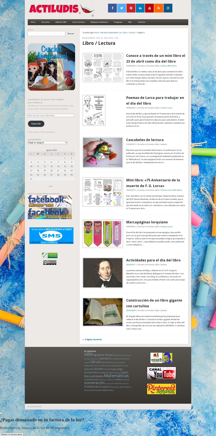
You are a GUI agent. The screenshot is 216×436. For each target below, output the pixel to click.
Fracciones (105, 366)
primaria (125, 384)
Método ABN (61, 22)
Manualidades (94, 376)
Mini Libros (172, 66)
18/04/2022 (131, 66)
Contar (86, 363)
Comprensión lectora (121, 359)
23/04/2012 (131, 144)
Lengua (110, 372)
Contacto (141, 22)
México (119, 379)
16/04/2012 (131, 227)
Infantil (107, 369)
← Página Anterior (92, 339)
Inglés (113, 369)
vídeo (111, 390)
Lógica (124, 372)
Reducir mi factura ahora (11, 434)
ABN (88, 354)
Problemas (91, 386)
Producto (104, 386)
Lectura (103, 372)
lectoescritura (91, 372)
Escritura (97, 366)
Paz (116, 383)
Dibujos (115, 362)
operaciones (109, 384)
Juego (120, 369)
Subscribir (36, 124)
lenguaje (116, 373)
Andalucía (117, 355)
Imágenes (118, 22)
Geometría (89, 369)
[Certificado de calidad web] (50, 259)
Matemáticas (116, 375)
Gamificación (116, 366)
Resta (86, 390)
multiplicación (91, 379)
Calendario (105, 358)
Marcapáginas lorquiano (147, 222)
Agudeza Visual (103, 355)
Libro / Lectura (161, 66)
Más (130, 22)
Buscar (31, 30)
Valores (105, 390)
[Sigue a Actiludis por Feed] (158, 8)
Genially (125, 366)
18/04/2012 (131, 190)
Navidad (126, 380)
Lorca (170, 108)
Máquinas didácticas (107, 380)
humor (99, 369)
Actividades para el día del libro (153, 260)
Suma (92, 390)
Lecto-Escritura (78, 22)
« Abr (50, 186)
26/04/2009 (131, 310)
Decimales (106, 362)
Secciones (45, 22)
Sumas (98, 390)
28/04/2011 (131, 265)
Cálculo (95, 362)
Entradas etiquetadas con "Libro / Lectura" (118, 32)
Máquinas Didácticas (99, 22)
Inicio (33, 22)
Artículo (95, 359)
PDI (120, 383)
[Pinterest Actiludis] (161, 388)
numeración (94, 383)
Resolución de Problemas (121, 387)
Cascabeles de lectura (145, 140)
